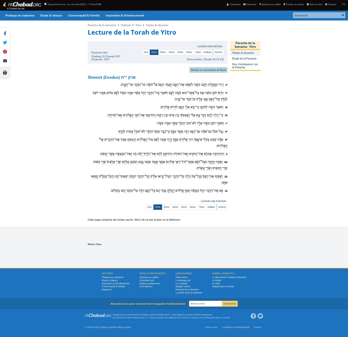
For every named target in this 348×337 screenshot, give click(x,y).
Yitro (138, 25)
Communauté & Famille (84, 16)
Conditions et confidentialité (235, 327)
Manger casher (183, 286)
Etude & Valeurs (51, 16)
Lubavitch (153, 315)
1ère (146, 52)
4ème (171, 52)
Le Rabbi (216, 280)
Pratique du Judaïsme (20, 16)
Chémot (126, 25)
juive (218, 317)
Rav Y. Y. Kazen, (149, 317)
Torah (184, 317)
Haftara (207, 52)
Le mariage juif (183, 280)
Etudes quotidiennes (150, 283)
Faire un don (316, 4)
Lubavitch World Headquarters (199, 315)
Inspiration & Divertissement (125, 16)
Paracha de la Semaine (102, 25)
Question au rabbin (271, 4)
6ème (189, 52)
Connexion (235, 4)
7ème (198, 52)
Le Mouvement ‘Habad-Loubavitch (229, 277)
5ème (180, 52)
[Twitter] (260, 316)
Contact (257, 327)
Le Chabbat (181, 283)
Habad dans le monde (223, 286)
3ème (163, 52)
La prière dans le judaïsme (189, 292)
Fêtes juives (181, 277)
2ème (154, 52)
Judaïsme (195, 317)
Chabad (144, 315)
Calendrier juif (147, 280)
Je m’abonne (146, 286)
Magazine (107, 289)
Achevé (218, 52)
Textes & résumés (157, 25)
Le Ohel (216, 283)
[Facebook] (253, 316)
